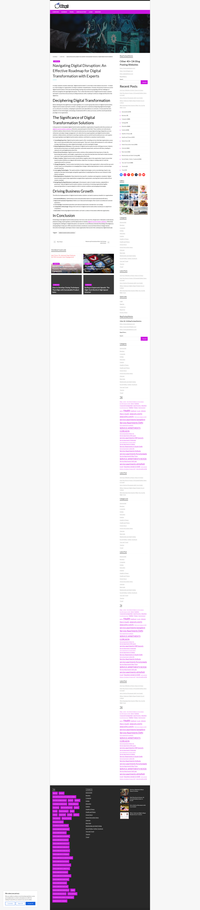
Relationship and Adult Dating (129, 155)
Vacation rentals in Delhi (132, 467)
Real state (124, 152)
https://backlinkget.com (126, 71)
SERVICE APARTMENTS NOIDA (133, 459)
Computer (55, 12)
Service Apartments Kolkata (130, 451)
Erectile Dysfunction (124, 407)
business (137, 403)
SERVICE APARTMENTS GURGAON (130, 429)
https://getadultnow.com (126, 73)
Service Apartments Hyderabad (128, 440)
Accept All (30, 903)
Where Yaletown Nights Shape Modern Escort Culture (138, 813)
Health (126, 410)
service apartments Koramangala (133, 454)
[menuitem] (55, 12)
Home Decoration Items (128, 144)
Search (121, 79)
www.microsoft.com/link (141, 469)
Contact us (123, 307)
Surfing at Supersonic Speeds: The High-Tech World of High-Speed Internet (97, 289)
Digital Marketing (137, 405)
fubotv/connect (141, 407)
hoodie (138, 411)
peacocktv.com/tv (127, 417)
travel (121, 467)
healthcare (133, 411)
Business (64, 12)
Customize (10, 903)
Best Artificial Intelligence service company (135, 401)
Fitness (136, 407)
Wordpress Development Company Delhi (128, 469)
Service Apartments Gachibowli (126, 425)
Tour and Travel (126, 162)
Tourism (124, 166)
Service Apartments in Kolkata (127, 444)
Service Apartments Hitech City (127, 433)
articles (124, 401)
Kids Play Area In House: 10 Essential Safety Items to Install (137, 799)
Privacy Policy (123, 312)
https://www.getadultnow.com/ (128, 329)
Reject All (20, 903)
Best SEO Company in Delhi (125, 403)
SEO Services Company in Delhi (140, 416)
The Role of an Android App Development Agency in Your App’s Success (98, 268)
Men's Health (124, 414)
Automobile (125, 111)
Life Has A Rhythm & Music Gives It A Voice (131, 90)
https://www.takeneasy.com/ (127, 68)
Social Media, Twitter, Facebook (130, 159)
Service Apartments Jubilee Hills (127, 448)
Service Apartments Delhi (131, 422)
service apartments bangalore (132, 419)
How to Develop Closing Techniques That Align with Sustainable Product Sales (65, 289)
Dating (123, 122)
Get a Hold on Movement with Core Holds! (131, 98)
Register (98, 12)
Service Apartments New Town (129, 456)
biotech (132, 403)
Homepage (55, 56)
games (121, 411)
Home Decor (125, 141)
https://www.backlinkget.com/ (128, 326)
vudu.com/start (144, 466)
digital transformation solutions (67, 232)
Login (90, 12)
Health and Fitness (126, 137)
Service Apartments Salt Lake (128, 461)
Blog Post (122, 309)
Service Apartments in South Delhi (131, 446)
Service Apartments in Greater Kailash (128, 442)
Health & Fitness (126, 133)
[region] (20, 899)
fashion (131, 407)
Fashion (124, 130)
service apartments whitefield (132, 464)
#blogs (121, 401)
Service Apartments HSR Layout (128, 435)
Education (124, 126)
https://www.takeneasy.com (127, 324)
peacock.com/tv (136, 414)
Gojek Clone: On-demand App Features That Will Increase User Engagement (64, 268)
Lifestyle (124, 148)
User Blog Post (81, 12)
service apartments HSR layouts (131, 438)
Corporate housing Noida (126, 405)
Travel (72, 12)
